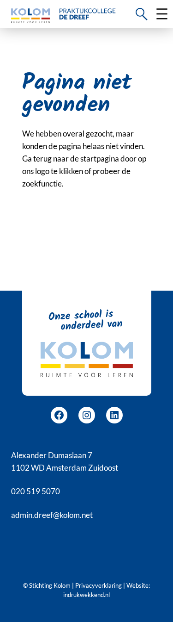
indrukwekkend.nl (86, 594)
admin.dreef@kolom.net (52, 515)
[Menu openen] (162, 14)
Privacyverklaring (98, 585)
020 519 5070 (35, 491)
